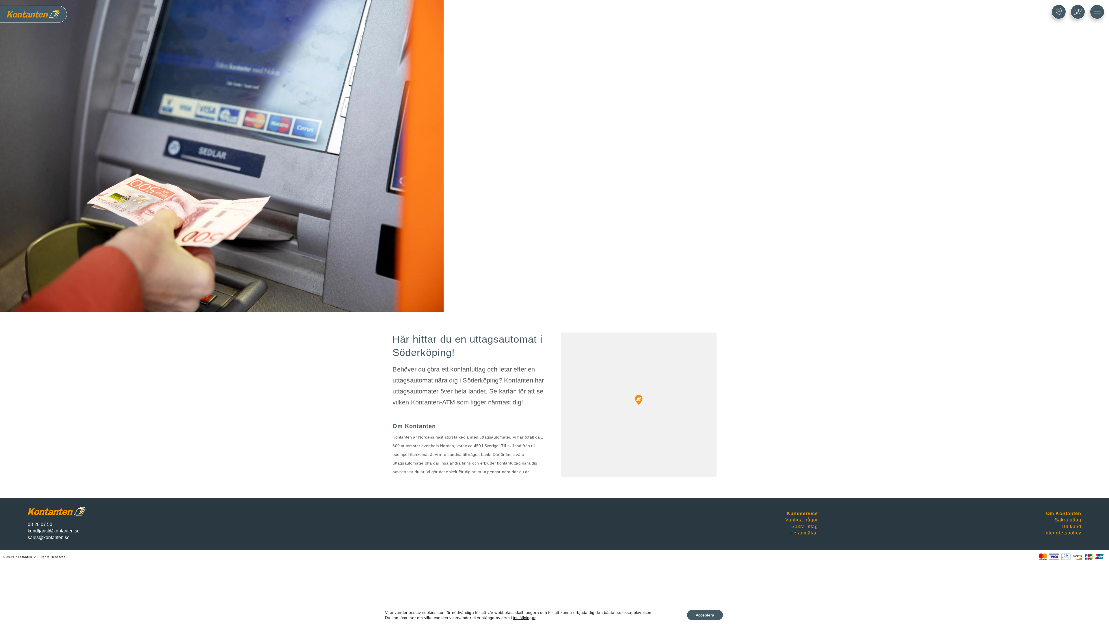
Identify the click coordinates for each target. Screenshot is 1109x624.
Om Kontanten (1063, 513)
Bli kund (1071, 526)
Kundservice (802, 513)
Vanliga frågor (801, 519)
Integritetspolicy (1062, 532)
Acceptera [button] (705, 615)
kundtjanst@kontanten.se (54, 530)
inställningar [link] (524, 617)
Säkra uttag (804, 526)
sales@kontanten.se (49, 537)
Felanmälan (804, 532)
